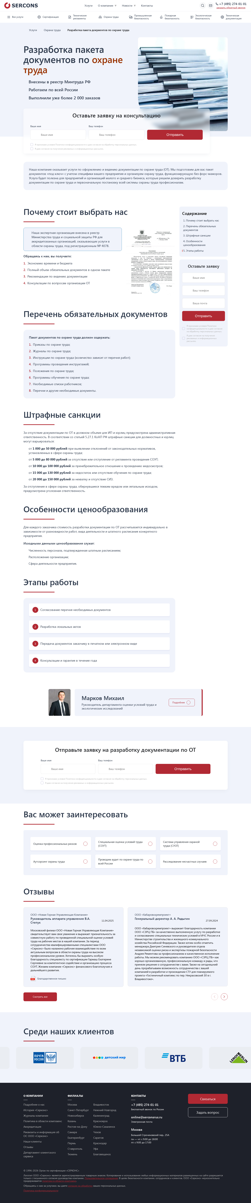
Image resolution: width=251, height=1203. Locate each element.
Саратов (98, 1137)
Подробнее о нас (34, 1104)
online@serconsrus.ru (146, 1117)
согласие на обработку (80, 1185)
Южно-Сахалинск (104, 1126)
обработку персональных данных (120, 144)
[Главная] (24, 30)
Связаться (207, 1098)
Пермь (72, 1143)
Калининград (101, 1115)
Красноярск (100, 1121)
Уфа (95, 1148)
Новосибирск (76, 1115)
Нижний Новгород (104, 1110)
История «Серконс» (35, 1110)
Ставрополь (75, 1148)
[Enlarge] (171, 232)
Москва (72, 1104)
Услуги (88, 5)
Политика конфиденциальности (40, 1190)
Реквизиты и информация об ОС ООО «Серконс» (41, 1134)
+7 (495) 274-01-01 (233, 4)
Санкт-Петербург (78, 1110)
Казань (72, 1121)
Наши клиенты (32, 1141)
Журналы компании (35, 1115)
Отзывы (28, 1147)
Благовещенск (102, 1154)
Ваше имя (35, 126)
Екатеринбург (76, 1137)
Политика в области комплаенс (42, 1121)
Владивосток (101, 1104)
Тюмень (72, 1154)
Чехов (97, 1132)
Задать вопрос (207, 1112)
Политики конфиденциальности (70, 144)
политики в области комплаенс (59, 1180)
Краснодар (100, 1143)
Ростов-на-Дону (77, 1126)
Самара (72, 1132)
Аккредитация (32, 1126)
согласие (45, 148)
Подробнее (178, 702)
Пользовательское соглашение (101, 1178)
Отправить (175, 135)
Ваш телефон (96, 126)
